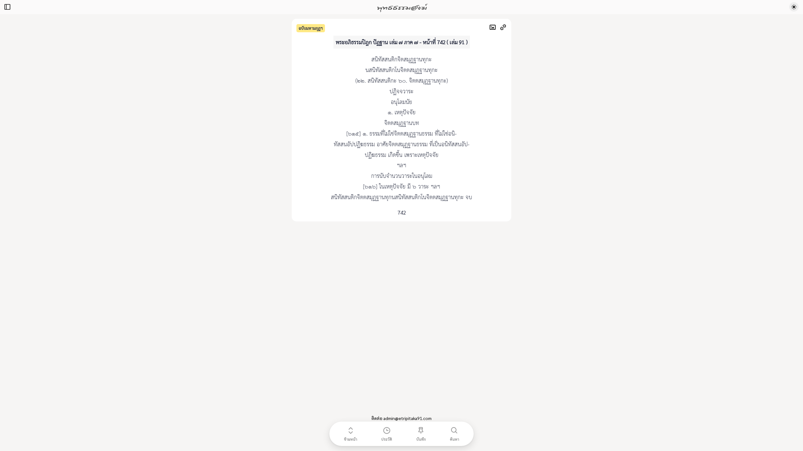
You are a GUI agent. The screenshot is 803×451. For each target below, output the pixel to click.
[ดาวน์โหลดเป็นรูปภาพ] (494, 28)
